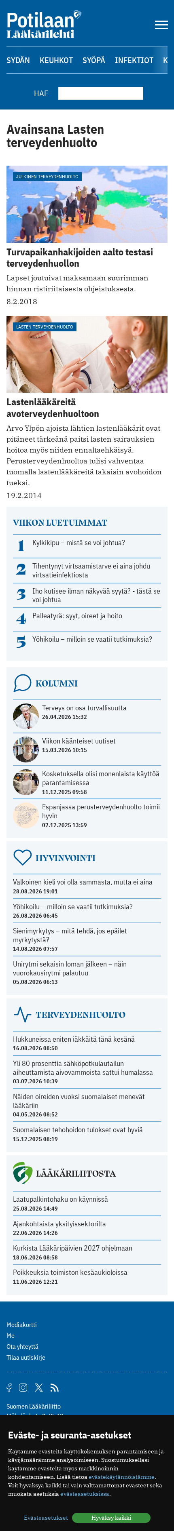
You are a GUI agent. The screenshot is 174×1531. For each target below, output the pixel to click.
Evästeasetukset (46, 1517)
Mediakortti (21, 1324)
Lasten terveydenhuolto (44, 327)
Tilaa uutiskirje (25, 1357)
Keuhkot (56, 60)
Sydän (18, 60)
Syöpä (94, 60)
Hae (41, 93)
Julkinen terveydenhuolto (47, 176)
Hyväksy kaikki (111, 1517)
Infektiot (134, 60)
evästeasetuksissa (84, 1493)
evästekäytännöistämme (122, 1476)
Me (10, 1335)
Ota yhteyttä (22, 1346)
